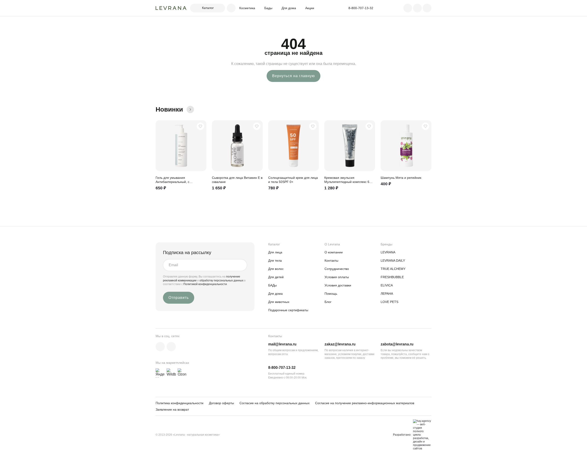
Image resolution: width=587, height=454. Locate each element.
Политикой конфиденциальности (205, 284)
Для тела (275, 260)
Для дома (289, 8)
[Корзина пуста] (427, 8)
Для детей (276, 277)
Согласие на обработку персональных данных (274, 403)
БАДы (272, 285)
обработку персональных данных (221, 280)
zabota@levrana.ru (397, 344)
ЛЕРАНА (387, 293)
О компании (334, 252)
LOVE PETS (389, 302)
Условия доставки (338, 285)
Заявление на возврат (172, 409)
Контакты (331, 260)
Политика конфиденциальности (179, 403)
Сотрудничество (337, 269)
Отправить (178, 298)
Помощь (331, 293)
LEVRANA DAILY (393, 260)
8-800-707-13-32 (282, 368)
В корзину (200, 191)
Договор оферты (221, 403)
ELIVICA (387, 285)
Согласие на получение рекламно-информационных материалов (364, 403)
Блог (328, 302)
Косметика (247, 8)
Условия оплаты (337, 277)
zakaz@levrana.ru (340, 344)
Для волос (276, 269)
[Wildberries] (171, 373)
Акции (309, 8)
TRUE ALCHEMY (393, 269)
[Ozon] (182, 373)
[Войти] (407, 8)
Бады (268, 8)
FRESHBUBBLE (392, 277)
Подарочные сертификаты (288, 310)
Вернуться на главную (293, 76)
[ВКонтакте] (160, 346)
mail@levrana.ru (282, 344)
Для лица (275, 252)
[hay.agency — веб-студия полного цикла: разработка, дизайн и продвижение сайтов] (421, 434)
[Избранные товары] (417, 8)
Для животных (278, 302)
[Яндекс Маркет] (160, 373)
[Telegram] (171, 346)
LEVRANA (388, 252)
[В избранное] (200, 126)
